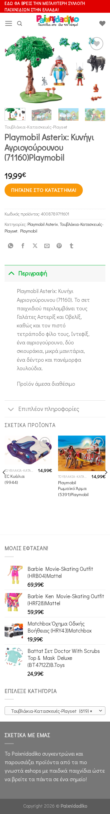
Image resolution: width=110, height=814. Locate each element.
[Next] (95, 70)
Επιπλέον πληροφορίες (48, 408)
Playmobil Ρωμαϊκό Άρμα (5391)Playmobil (73, 488)
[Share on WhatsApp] (10, 245)
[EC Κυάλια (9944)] (28, 450)
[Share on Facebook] (22, 245)
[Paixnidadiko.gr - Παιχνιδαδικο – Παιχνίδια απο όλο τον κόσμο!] (58, 23)
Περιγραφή (32, 273)
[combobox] (55, 710)
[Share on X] (34, 245)
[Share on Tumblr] (71, 245)
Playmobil (28, 231)
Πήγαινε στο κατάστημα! (43, 189)
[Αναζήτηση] (19, 23)
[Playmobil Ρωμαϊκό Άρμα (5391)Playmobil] (81, 453)
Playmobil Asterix (43, 224)
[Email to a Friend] (47, 245)
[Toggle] (11, 273)
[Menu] (9, 23)
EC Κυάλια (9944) (15, 479)
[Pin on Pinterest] (59, 245)
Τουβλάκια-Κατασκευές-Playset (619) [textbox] (51, 711)
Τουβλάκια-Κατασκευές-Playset (36, 127)
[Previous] (14, 70)
